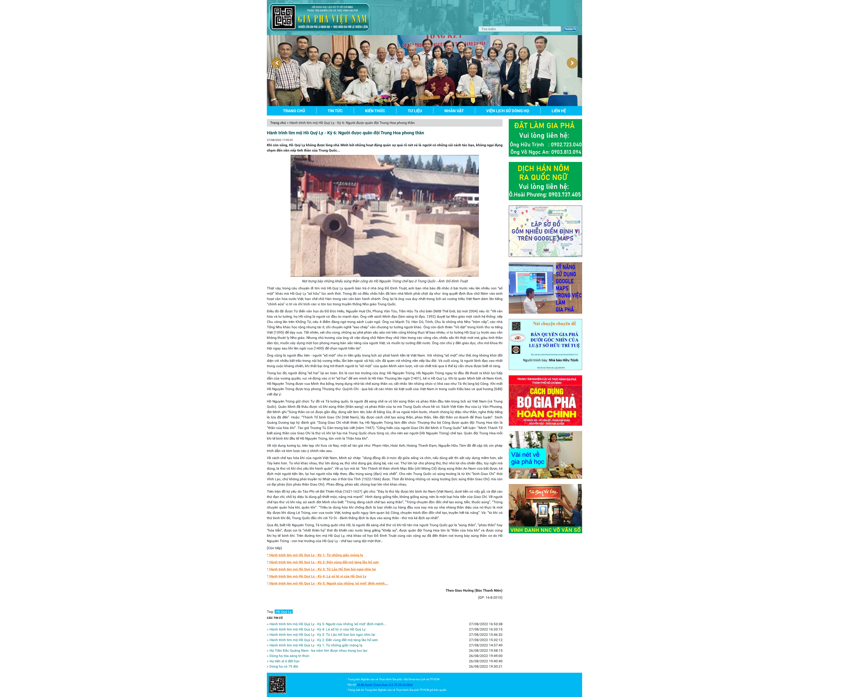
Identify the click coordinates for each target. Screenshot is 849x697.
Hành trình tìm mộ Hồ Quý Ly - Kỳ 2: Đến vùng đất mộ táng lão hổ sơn (324, 562)
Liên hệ (559, 110)
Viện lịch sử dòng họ (507, 110)
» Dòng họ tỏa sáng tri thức (288, 656)
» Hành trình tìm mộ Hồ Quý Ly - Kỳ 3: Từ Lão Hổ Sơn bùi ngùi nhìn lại (321, 634)
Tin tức (335, 110)
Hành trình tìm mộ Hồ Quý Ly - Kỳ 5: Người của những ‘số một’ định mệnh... (328, 583)
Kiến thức (375, 110)
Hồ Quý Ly (284, 612)
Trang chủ (294, 110)
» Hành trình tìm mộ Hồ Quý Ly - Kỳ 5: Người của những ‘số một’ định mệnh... (326, 624)
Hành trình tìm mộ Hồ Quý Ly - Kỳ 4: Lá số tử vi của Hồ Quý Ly (317, 576)
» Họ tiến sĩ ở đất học (283, 661)
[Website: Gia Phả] (277, 684)
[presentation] (276, 62)
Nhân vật (454, 110)
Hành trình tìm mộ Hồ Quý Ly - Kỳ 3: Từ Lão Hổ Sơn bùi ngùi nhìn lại (322, 569)
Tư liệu (415, 110)
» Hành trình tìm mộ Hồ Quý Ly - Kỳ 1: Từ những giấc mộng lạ (314, 645)
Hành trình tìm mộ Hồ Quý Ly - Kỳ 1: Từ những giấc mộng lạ (316, 555)
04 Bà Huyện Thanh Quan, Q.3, (375, 684)
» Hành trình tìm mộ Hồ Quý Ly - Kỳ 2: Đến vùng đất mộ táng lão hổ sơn (322, 640)
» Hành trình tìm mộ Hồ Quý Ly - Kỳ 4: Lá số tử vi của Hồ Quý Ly (316, 629)
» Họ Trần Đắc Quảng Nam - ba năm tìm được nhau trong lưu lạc (317, 650)
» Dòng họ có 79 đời (282, 666)
